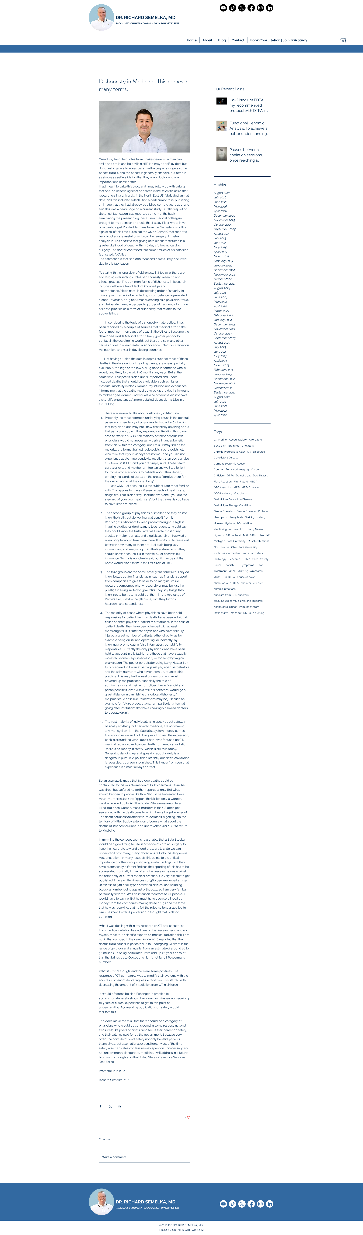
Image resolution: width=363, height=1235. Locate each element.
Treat (259, 565)
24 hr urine (220, 439)
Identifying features (226, 529)
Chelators (248, 445)
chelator (246, 583)
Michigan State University (229, 541)
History (261, 517)
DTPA (230, 475)
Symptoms (247, 565)
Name (225, 547)
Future (244, 481)
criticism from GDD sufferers (231, 594)
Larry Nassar (256, 529)
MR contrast (233, 535)
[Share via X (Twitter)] (110, 1106)
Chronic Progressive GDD (229, 451)
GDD (237, 487)
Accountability (238, 439)
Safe (255, 559)
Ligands (219, 535)
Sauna (218, 565)
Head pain (220, 517)
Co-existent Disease (226, 457)
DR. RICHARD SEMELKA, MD (145, 17)
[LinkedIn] (269, 8)
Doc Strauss (260, 475)
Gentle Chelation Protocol (252, 511)
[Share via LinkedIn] (119, 1106)
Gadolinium (241, 493)
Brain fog (234, 445)
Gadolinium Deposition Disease (233, 499)
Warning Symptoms (250, 570)
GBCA (253, 481)
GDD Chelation (251, 487)
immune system (249, 606)
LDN (243, 529)
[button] (207, 40)
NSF (216, 547)
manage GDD (238, 612)
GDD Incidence (223, 493)
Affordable (255, 439)
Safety (264, 559)
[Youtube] (223, 8)
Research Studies (239, 559)
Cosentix (256, 469)
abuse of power (246, 576)
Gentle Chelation (224, 511)
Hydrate (230, 523)
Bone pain (220, 445)
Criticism (219, 475)
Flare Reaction (223, 481)
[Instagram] (260, 8)
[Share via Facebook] (100, 1106)
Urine (232, 570)
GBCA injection (223, 487)
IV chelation (244, 523)
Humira (218, 523)
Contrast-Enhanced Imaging (231, 469)
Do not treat (243, 475)
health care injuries (225, 606)
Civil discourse (256, 451)
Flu (236, 481)
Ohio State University (244, 547)
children (258, 583)
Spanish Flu (231, 565)
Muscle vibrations (258, 541)
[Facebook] (251, 8)
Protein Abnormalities (227, 553)
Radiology (220, 559)
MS (268, 535)
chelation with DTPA (226, 583)
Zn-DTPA (229, 576)
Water (217, 576)
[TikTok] (232, 8)
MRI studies (257, 535)
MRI (245, 535)
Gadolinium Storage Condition (232, 505)
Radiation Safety (253, 553)
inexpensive (221, 612)
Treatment (220, 570)
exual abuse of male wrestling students (238, 600)
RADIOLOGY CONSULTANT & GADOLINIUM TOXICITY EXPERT (147, 1207)
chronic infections (225, 588)
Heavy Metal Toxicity (241, 517)
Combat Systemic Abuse (229, 463)
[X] (242, 8)
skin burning (256, 612)
